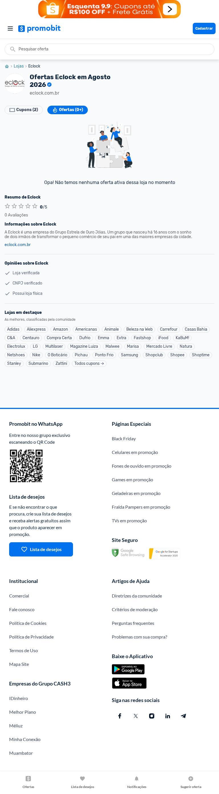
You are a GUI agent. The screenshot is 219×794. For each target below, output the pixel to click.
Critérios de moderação (135, 609)
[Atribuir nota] (7, 206)
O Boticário (57, 355)
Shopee (177, 355)
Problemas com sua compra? (139, 636)
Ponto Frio (104, 355)
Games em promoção (132, 479)
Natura (186, 346)
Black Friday (124, 438)
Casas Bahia (196, 329)
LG (35, 346)
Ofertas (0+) (71, 109)
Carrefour (168, 329)
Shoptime (201, 355)
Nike (36, 355)
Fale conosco (22, 609)
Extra (121, 337)
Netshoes (16, 355)
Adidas (13, 329)
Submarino (38, 363)
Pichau (81, 355)
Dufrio (84, 337)
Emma (103, 337)
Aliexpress (36, 329)
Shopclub (154, 355)
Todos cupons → (89, 363)
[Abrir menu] (10, 28)
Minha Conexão (24, 739)
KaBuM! (182, 337)
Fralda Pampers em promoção (141, 506)
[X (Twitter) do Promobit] (136, 716)
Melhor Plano (22, 712)
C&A (11, 337)
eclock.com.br (18, 245)
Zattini (61, 363)
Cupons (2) (27, 109)
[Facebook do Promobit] (120, 716)
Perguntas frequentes (133, 623)
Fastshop (142, 337)
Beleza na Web (139, 329)
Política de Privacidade (31, 636)
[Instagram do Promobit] (152, 716)
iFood (163, 337)
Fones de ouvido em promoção (141, 465)
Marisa (133, 346)
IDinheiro (18, 698)
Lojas (19, 66)
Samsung (129, 355)
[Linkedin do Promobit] (168, 716)
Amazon (60, 329)
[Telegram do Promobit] (184, 716)
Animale (111, 329)
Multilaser (54, 346)
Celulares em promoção (135, 452)
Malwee (112, 346)
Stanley (14, 363)
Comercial (19, 595)
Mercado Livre (159, 346)
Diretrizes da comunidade (137, 595)
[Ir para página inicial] (9, 66)
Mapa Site (19, 664)
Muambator (21, 753)
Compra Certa (59, 337)
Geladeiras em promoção (136, 493)
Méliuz (16, 725)
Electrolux (16, 346)
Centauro (31, 337)
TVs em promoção (129, 520)
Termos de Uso (23, 650)
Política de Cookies (27, 623)
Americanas (86, 329)
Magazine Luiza (84, 346)
